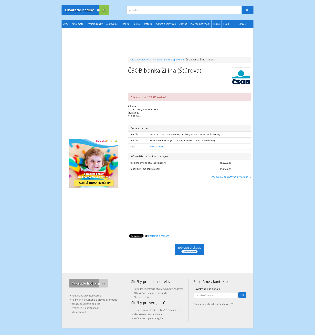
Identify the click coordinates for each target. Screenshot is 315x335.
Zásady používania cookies (86, 303)
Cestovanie (112, 23)
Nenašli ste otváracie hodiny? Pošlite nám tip (157, 310)
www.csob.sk (156, 146)
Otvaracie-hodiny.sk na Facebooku (212, 304)
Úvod (66, 23)
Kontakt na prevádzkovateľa (86, 295)
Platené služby (141, 297)
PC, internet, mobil (200, 23)
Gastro (136, 23)
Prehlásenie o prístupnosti (85, 307)
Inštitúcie (147, 23)
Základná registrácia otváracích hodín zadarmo (158, 288)
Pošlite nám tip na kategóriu (149, 318)
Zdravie (242, 23)
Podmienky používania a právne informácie (94, 299)
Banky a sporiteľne (174, 59)
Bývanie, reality (95, 23)
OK (247, 9)
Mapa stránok (79, 312)
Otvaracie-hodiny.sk (140, 59)
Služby (216, 23)
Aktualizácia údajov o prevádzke (151, 293)
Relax (226, 23)
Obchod (183, 23)
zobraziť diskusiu (189, 249)
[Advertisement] (189, 42)
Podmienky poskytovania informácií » (231, 176)
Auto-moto (78, 23)
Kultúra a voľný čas (166, 23)
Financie (157, 59)
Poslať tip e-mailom (158, 235)
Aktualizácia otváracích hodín (149, 314)
